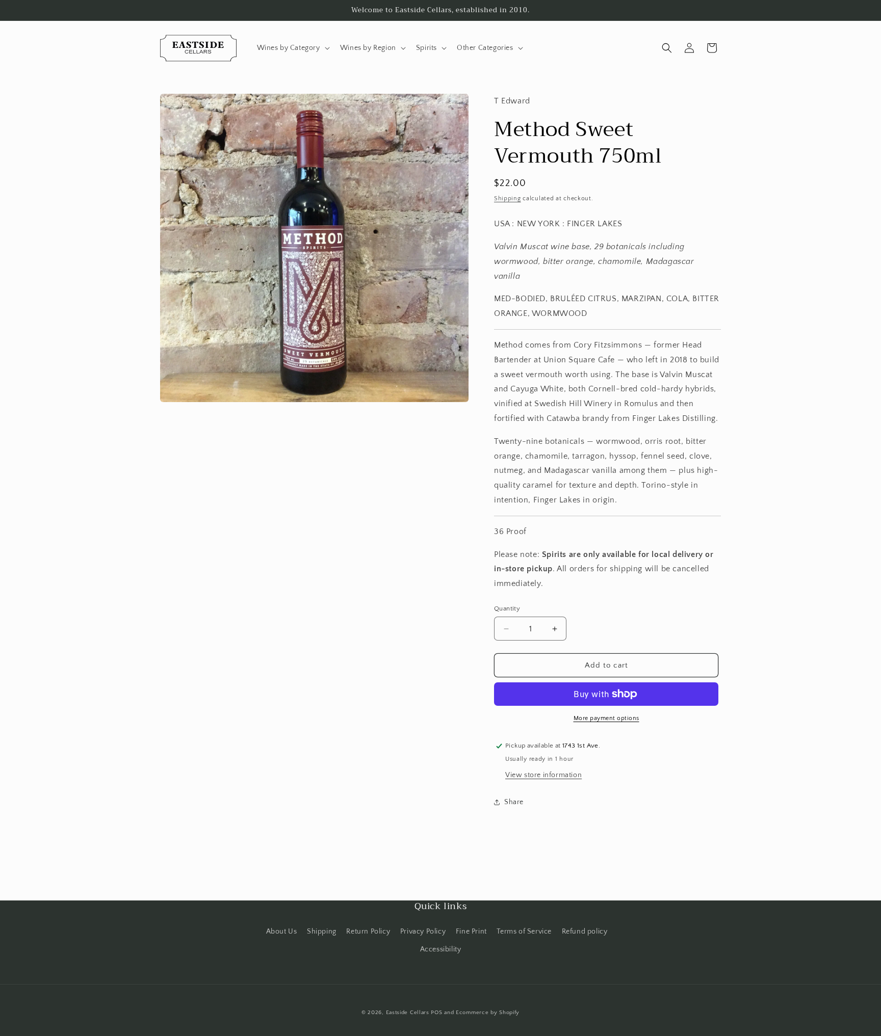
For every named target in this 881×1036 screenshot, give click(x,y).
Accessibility (440, 949)
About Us (281, 931)
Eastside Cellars (407, 1013)
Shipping (507, 198)
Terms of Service (524, 931)
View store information (543, 775)
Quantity (507, 608)
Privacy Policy (423, 931)
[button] (292, 48)
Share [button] (514, 802)
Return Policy (368, 931)
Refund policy (585, 931)
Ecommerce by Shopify (488, 1013)
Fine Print (471, 931)
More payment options (606, 718)
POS (436, 1013)
